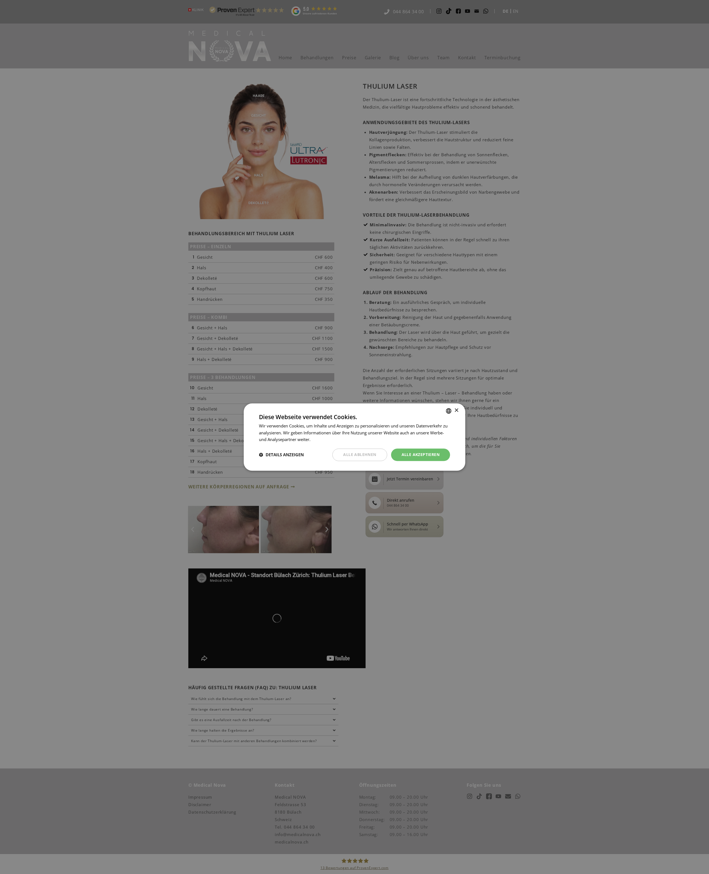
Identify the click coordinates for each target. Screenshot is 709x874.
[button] (281, 454)
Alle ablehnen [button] (359, 454)
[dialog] (354, 437)
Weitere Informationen (333, 439)
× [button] (456, 410)
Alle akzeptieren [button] (421, 454)
